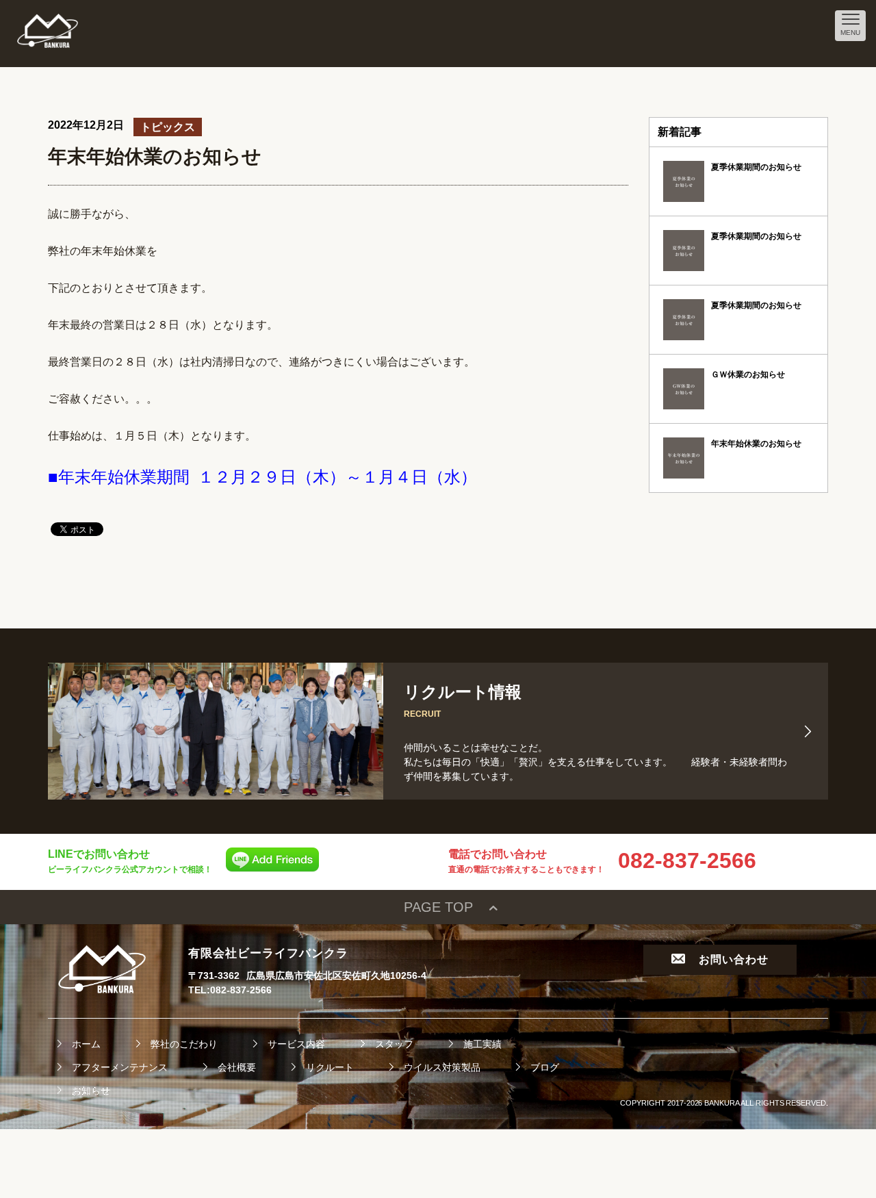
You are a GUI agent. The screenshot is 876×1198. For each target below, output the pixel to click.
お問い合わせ (734, 959)
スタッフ (394, 1043)
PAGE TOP (438, 907)
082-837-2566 (687, 860)
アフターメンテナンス (120, 1067)
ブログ (544, 1067)
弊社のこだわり (184, 1043)
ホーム (86, 1043)
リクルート (330, 1067)
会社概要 (237, 1067)
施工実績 (482, 1043)
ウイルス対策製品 (442, 1067)
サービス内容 (296, 1043)
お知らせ (91, 1090)
